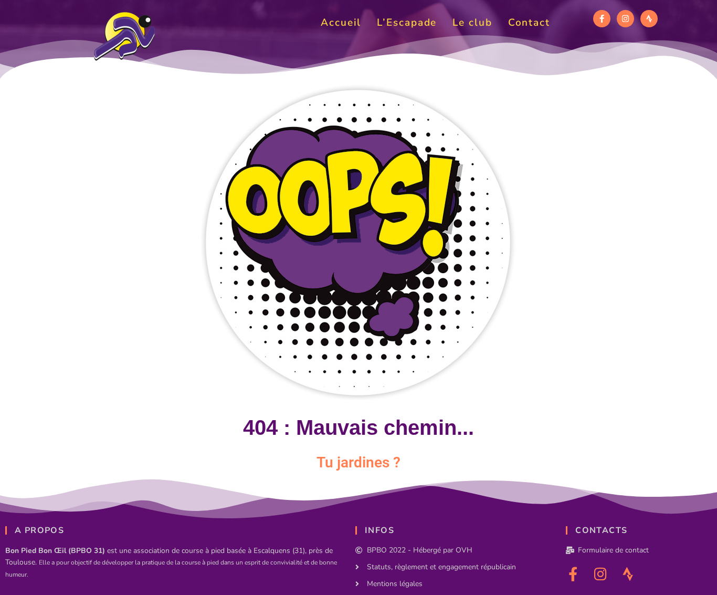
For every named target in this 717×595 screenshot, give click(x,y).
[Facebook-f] (601, 18)
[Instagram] (625, 18)
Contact (529, 22)
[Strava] (649, 18)
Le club (472, 22)
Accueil (341, 22)
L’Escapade (407, 22)
